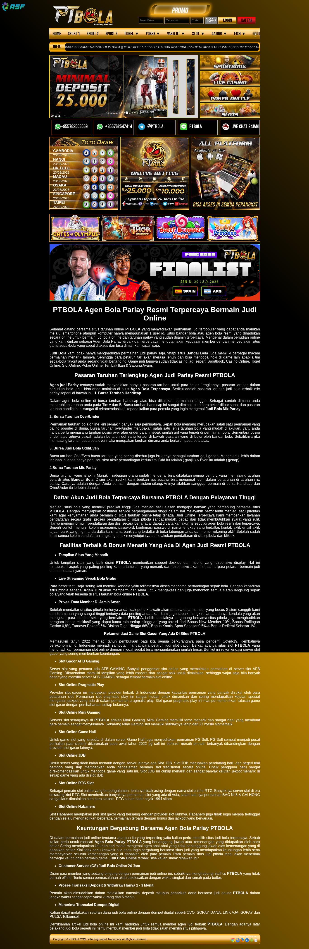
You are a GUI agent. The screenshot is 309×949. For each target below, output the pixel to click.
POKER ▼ (153, 33)
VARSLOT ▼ (176, 33)
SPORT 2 (93, 33)
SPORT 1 (74, 33)
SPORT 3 (111, 33)
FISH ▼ (240, 33)
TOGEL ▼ (131, 33)
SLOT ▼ (198, 33)
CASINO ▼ (219, 33)
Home (57, 33)
